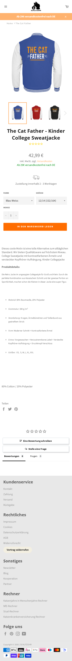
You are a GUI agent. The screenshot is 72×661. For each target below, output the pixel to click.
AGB (5, 538)
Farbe (6, 193)
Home (10, 23)
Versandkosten (44, 161)
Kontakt (7, 489)
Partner (7, 584)
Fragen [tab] (33, 456)
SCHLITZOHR (25, 644)
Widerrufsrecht (11, 543)
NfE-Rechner (10, 606)
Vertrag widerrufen (18, 550)
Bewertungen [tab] (11, 456)
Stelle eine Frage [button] (37, 448)
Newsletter (9, 568)
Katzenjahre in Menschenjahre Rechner (25, 601)
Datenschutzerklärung (15, 532)
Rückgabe (8, 505)
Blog (5, 573)
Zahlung (8, 494)
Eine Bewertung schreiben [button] (37, 440)
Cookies (7, 527)
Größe (39, 193)
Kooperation (10, 578)
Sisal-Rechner (11, 611)
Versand (8, 499)
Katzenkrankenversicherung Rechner (24, 617)
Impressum (9, 522)
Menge (6, 207)
